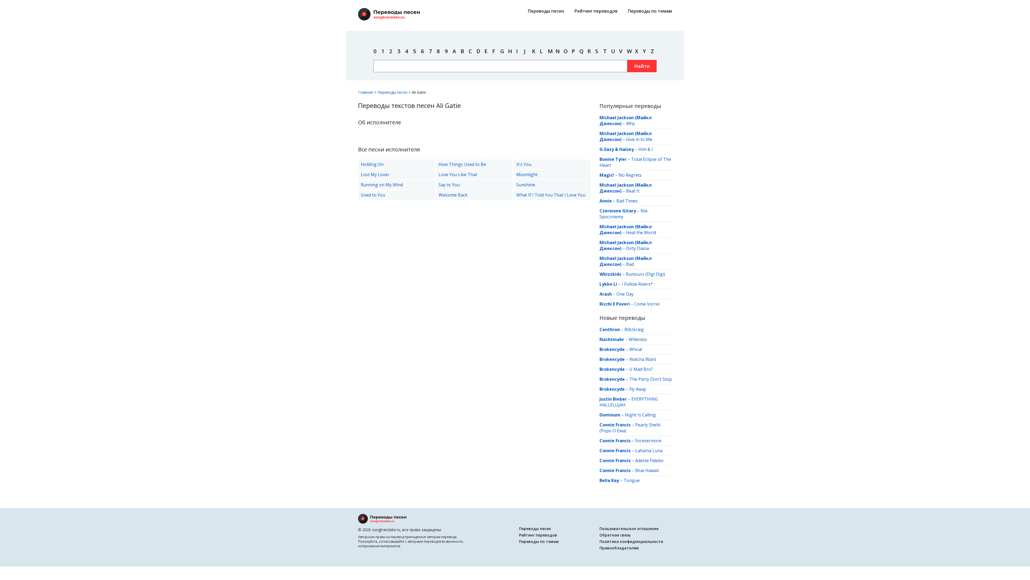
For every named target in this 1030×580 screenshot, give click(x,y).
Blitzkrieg (634, 329)
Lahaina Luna (649, 451)
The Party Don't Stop (650, 379)
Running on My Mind (382, 185)
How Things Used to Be (462, 164)
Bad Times (627, 201)
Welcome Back (453, 195)
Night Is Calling (640, 415)
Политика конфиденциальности (631, 541)
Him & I (645, 149)
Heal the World (641, 232)
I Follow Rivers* (637, 284)
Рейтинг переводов (596, 11)
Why (630, 123)
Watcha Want (642, 359)
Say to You (449, 185)
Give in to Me (639, 139)
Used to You (373, 195)
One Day (625, 294)
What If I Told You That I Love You (550, 195)
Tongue (632, 480)
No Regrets (630, 175)
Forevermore (648, 441)
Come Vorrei (647, 304)
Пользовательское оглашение (629, 528)
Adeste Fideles (649, 460)
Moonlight (527, 174)
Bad (630, 264)
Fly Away (637, 389)
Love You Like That (458, 174)
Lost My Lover (375, 174)
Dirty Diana (637, 248)
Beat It (632, 191)
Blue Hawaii (647, 470)
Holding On (372, 164)
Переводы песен (546, 11)
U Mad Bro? (641, 369)
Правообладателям (619, 547)
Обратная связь (615, 535)
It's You (523, 164)
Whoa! (635, 349)
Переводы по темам (650, 11)
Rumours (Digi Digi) (645, 274)
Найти (642, 66)
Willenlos (638, 339)
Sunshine (525, 185)
